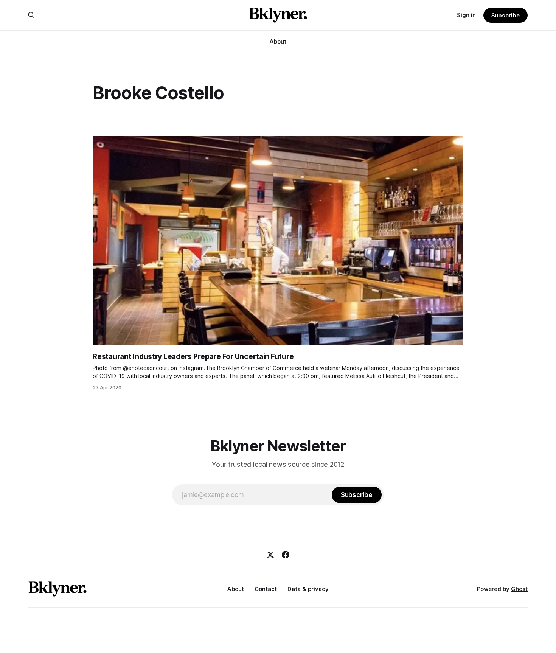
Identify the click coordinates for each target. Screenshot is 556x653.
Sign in (466, 15)
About (278, 41)
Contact (266, 588)
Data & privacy (308, 588)
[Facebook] (285, 554)
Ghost (519, 588)
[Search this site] (31, 15)
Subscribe (505, 15)
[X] (270, 554)
